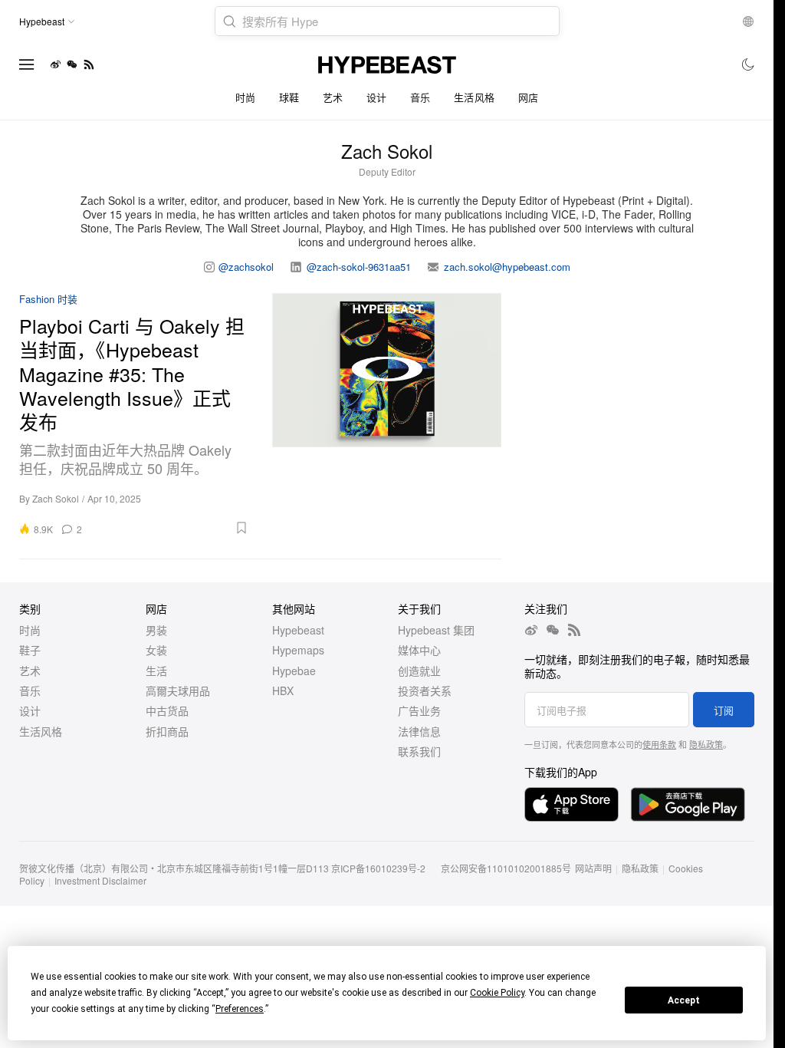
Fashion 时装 (48, 299)
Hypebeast (298, 630)
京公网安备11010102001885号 (506, 868)
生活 (156, 670)
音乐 (420, 97)
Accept (684, 1000)
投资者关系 (425, 690)
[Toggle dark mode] (748, 64)
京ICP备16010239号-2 (378, 868)
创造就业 (419, 670)
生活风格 (474, 97)
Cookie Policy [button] (497, 992)
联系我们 (419, 751)
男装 (156, 630)
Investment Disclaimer (100, 880)
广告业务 (419, 710)
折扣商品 (167, 731)
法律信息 (419, 731)
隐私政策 (706, 744)
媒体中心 (419, 649)
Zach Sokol (55, 498)
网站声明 (593, 868)
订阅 (724, 710)
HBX (283, 690)
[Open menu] (26, 64)
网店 (528, 97)
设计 (376, 97)
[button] (170, 528)
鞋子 (30, 649)
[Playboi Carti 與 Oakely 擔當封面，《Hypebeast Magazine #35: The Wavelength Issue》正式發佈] (387, 414)
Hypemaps (298, 649)
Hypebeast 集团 (436, 630)
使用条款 (659, 744)
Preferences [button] (239, 1009)
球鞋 (289, 97)
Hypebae (294, 670)
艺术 (333, 97)
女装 (156, 649)
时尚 (245, 97)
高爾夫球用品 (178, 690)
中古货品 (167, 710)
